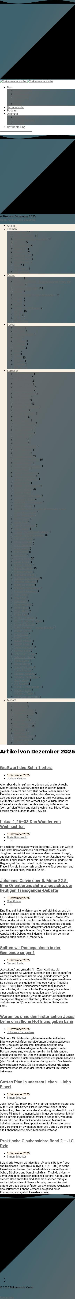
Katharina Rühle (23, 538)
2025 (20, 219)
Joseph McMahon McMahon (31, 532)
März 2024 (20, 733)
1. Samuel (20, 341)
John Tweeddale (24, 515)
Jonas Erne (21, 522)
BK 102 (18, 301)
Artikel (12, 219)
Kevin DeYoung (23, 542)
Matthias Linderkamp (27, 578)
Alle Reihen (21, 321)
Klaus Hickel (21, 548)
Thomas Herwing (24, 673)
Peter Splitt (21, 608)
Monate (11, 700)
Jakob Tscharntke (24, 476)
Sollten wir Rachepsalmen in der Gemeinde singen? (30, 950)
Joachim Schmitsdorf (27, 486)
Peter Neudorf (22, 604)
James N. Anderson (26, 479)
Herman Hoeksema (25, 472)
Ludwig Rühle (22, 558)
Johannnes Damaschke (28, 502)
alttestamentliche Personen (31, 239)
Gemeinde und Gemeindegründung (35, 295)
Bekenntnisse (22, 255)
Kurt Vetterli (21, 552)
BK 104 (18, 291)
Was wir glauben (24, 120)
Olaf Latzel (20, 594)
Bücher (11, 324)
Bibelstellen (21, 97)
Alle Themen (21, 272)
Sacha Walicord (23, 647)
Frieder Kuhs (21, 436)
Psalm (18, 357)
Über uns (12, 113)
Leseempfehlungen (26, 288)
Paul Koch (20, 598)
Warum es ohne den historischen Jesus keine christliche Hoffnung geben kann (37, 1019)
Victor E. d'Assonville (26, 687)
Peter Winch (21, 611)
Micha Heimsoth (24, 584)
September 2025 (24, 713)
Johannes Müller (24, 499)
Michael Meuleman (25, 591)
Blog (10, 87)
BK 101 (18, 305)
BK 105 (18, 278)
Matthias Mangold (25, 581)
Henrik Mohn (21, 469)
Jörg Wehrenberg (24, 525)
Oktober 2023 (22, 739)
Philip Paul (20, 614)
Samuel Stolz (22, 650)
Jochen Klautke (23, 489)
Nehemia (19, 347)
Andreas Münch (23, 374)
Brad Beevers (22, 397)
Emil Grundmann (23, 426)
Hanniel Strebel (23, 456)
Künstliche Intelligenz (27, 308)
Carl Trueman (22, 400)
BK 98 (17, 318)
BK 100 (18, 311)
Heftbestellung (16, 127)
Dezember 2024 (24, 723)
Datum (18, 104)
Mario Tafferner (23, 568)
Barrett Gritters (23, 384)
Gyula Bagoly (22, 453)
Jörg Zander (21, 528)
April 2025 (20, 720)
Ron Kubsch (21, 634)
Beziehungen (22, 262)
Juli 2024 (19, 729)
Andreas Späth (23, 380)
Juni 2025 (20, 716)
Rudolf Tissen (22, 644)
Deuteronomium (23, 334)
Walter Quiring (22, 690)
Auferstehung (22, 245)
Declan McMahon (24, 413)
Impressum (7, 1297)
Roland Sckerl (22, 631)
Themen (19, 100)
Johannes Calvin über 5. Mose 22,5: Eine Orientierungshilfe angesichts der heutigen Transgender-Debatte (36, 885)
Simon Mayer (22, 664)
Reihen (11, 275)
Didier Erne (20, 416)
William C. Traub (23, 693)
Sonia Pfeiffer (22, 670)
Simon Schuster (23, 667)
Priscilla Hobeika (24, 617)
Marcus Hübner (23, 565)
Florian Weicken (23, 433)
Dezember (30, 219)
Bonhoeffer (21, 268)
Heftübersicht (15, 107)
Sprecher (12, 370)
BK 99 (17, 314)
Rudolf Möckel (23, 640)
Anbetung (19, 242)
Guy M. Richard (23, 449)
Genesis (19, 328)
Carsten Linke (22, 403)
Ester (17, 351)
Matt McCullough (24, 575)
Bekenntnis (21, 252)
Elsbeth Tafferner (24, 423)
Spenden (19, 123)
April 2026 (20, 706)
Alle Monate (21, 743)
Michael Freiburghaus (27, 588)
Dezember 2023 (24, 736)
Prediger (19, 364)
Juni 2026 (20, 703)
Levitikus (19, 331)
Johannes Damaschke (27, 496)
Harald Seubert (23, 463)
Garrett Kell (21, 443)
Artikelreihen (21, 94)
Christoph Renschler (26, 407)
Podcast (12, 110)
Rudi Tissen (21, 637)
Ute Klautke (21, 683)
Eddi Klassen (22, 420)
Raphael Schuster (24, 624)
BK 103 (18, 298)
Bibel (17, 265)
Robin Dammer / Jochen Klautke (33, 627)
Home (3, 219)
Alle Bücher (21, 367)
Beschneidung (22, 258)
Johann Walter (22, 492)
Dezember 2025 (24, 710)
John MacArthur (23, 505)
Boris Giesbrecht (24, 393)
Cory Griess (21, 410)
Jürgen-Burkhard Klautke (29, 535)
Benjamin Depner (24, 387)
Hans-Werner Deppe (26, 459)
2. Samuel (20, 344)
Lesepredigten (23, 90)
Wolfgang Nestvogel (26, 696)
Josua (17, 337)
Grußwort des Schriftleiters (26, 767)
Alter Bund (20, 232)
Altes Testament (24, 235)
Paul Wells (20, 601)
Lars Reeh (20, 555)
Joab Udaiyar (22, 482)
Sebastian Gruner (24, 654)
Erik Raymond (22, 430)
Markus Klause (23, 571)
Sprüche (19, 360)
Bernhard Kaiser (23, 390)
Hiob (17, 354)
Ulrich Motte (21, 680)
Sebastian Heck (23, 657)
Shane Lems (21, 660)
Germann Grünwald (25, 446)
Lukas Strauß (22, 561)
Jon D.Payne (21, 519)
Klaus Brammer (23, 545)
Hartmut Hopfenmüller (27, 466)
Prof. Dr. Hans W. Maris (28, 621)
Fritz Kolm (20, 440)
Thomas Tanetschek (26, 677)
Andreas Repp (22, 377)
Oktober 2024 (22, 726)
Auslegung (20, 249)
